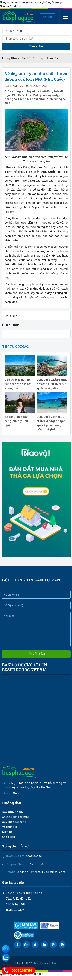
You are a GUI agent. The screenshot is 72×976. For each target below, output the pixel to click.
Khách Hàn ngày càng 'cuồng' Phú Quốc (16, 421)
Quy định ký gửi (12, 811)
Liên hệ (7, 832)
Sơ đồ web (8, 837)
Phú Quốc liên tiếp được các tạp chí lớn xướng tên (18, 384)
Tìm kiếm (36, 46)
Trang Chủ (9, 58)
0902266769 (34, 856)
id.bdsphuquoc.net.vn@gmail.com (40, 872)
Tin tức (26, 58)
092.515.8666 (37, 864)
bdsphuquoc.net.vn (45, 963)
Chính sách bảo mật (15, 816)
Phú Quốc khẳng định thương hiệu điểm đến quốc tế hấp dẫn (52, 384)
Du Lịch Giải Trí (47, 58)
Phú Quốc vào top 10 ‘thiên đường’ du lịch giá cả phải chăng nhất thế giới (51, 423)
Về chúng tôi (10, 827)
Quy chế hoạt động (14, 822)
